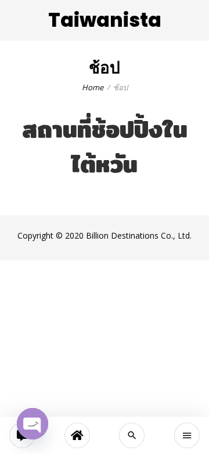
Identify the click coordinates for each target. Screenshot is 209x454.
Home (92, 87)
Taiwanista (104, 20)
